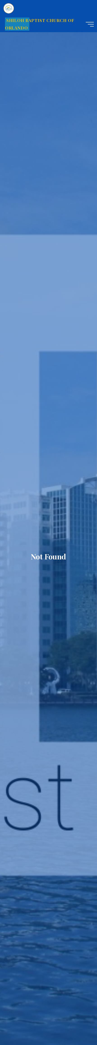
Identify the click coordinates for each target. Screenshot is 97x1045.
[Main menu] (90, 24)
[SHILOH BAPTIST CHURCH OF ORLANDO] (8, 8)
